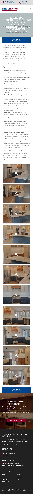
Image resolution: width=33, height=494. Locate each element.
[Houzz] (16, 444)
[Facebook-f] (11, 444)
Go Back (16, 40)
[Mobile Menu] (30, 9)
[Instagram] (14, 444)
